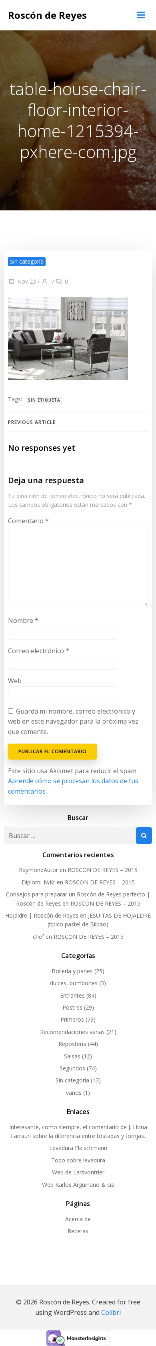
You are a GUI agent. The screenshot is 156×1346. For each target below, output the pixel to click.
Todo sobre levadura (78, 1160)
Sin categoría (72, 1080)
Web (15, 680)
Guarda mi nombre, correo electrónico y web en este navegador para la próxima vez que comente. (73, 721)
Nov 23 (26, 281)
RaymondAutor (38, 870)
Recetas (78, 1231)
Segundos (72, 1068)
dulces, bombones (74, 983)
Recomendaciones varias (72, 1032)
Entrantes (72, 995)
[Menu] (141, 15)
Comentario (28, 520)
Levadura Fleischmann (78, 1148)
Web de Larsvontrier (78, 1172)
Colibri (111, 1312)
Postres (72, 1007)
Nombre (23, 620)
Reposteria (72, 1044)
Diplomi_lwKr (38, 882)
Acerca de (78, 1219)
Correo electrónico (38, 650)
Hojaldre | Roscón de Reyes (41, 915)
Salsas (72, 1056)
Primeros (72, 1019)
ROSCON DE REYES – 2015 (103, 870)
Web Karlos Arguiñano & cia (78, 1184)
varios (74, 1092)
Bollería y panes (72, 971)
